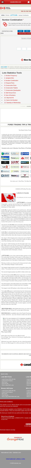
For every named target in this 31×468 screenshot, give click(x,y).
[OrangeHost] (15, 441)
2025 (27, 31)
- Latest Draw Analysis (7, 380)
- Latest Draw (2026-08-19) (8, 390)
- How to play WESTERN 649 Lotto (10, 396)
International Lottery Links (15, 459)
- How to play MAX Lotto (7, 385)
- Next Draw (4, 382)
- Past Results (4, 383)
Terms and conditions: (6, 401)
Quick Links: (4, 374)
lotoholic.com (17, 452)
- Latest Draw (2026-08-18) (8, 379)
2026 (20, 31)
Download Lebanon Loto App (7, 429)
